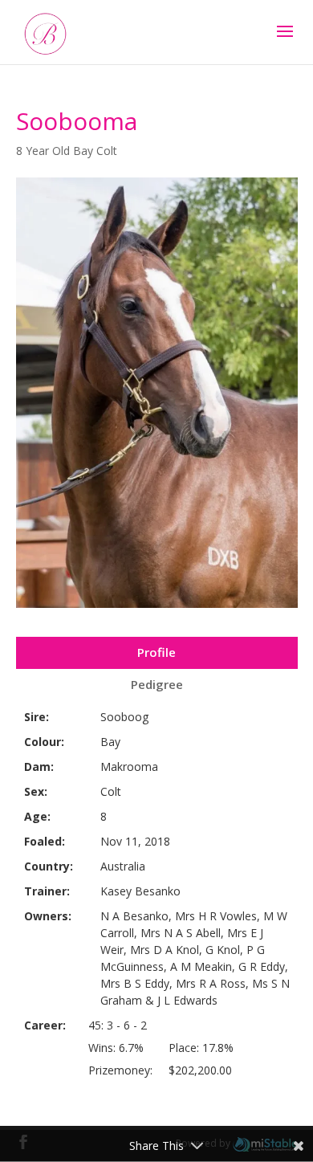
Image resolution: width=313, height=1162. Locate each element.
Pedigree (157, 684)
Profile (156, 652)
